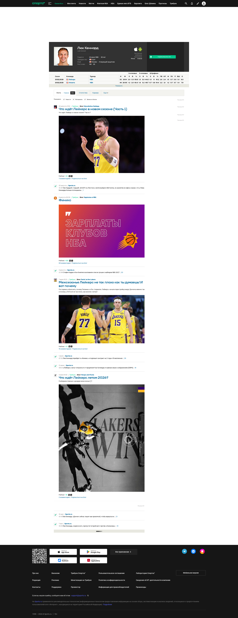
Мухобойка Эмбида (91, 106)
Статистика (83, 93)
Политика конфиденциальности (112, 580)
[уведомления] (192, 3)
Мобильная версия (191, 573)
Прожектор (75, 587)
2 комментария (64, 497)
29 (125, 358)
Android (139, 58)
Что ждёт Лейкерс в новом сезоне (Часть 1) (93, 109)
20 (122, 272)
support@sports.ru (78, 596)
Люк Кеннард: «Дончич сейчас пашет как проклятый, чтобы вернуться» (88, 516)
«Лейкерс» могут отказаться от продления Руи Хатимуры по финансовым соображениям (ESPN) (98, 368)
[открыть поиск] (186, 3)
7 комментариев (65, 178)
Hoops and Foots (87, 375)
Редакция (36, 580)
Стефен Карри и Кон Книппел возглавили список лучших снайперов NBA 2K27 (91, 272)
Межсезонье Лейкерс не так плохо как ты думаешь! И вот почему (101, 284)
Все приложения (122, 552)
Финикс (94, 62)
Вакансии (56, 573)
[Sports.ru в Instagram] (203, 552)
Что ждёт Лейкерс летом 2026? (83, 378)
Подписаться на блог (79, 178)
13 (117, 526)
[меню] (50, 3)
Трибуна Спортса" (78, 573)
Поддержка (56, 587)
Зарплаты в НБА (90, 197)
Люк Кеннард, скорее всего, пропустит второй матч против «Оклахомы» (89, 526)
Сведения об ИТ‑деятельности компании (153, 580)
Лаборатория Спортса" (145, 573)
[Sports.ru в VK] (194, 552)
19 (135, 368)
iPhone (133, 58)
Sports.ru (71, 185)
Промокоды (141, 587)
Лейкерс (72, 79)
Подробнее (107, 604)
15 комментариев (65, 349)
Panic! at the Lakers (88, 279)
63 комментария (65, 263)
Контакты (36, 587)
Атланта (72, 83)
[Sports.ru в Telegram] (185, 552)
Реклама (55, 580)
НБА (91, 79)
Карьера (95, 93)
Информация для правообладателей (114, 587)
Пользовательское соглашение (112, 573)
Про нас (35, 573)
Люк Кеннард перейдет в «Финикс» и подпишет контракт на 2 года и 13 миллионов (92, 358)
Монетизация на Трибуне (81, 580)
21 (116, 516)
